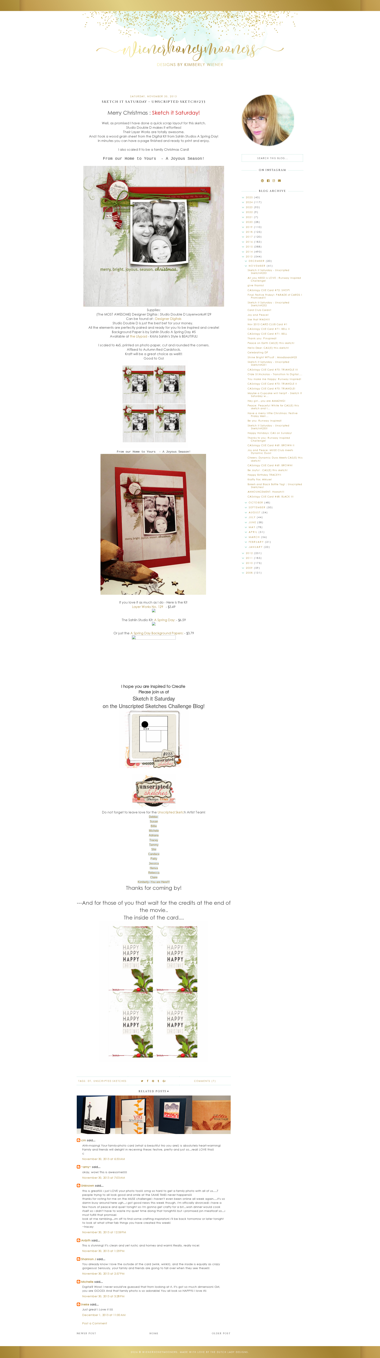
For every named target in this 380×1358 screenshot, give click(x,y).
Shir (153, 849)
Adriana (154, 835)
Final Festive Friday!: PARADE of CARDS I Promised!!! (275, 296)
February (257, 541)
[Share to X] (142, 1081)
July (253, 517)
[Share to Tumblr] (158, 1081)
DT (89, 1081)
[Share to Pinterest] (153, 1081)
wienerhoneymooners (160, 1352)
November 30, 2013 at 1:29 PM (103, 1251)
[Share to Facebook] (148, 1081)
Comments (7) (205, 1081)
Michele (154, 830)
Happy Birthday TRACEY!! (264, 474)
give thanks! (256, 285)
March (255, 537)
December (257, 260)
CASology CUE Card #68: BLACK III (271, 496)
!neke (85, 1304)
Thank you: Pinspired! (262, 338)
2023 (250, 207)
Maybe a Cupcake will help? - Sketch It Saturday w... (275, 394)
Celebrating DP (258, 352)
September (258, 507)
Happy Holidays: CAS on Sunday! (270, 433)
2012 (250, 553)
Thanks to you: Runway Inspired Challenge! (269, 439)
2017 (250, 236)
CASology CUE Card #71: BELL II (269, 328)
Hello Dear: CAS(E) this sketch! (268, 347)
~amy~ (86, 1167)
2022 (250, 212)
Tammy (154, 844)
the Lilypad (139, 336)
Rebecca (153, 872)
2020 (250, 222)
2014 (250, 251)
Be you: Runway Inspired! (265, 420)
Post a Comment (94, 1323)
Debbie (153, 816)
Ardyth (86, 1240)
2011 (250, 558)
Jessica (154, 863)
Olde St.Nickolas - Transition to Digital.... (275, 374)
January (256, 547)
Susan (154, 821)
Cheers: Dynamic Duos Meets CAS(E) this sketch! (275, 459)
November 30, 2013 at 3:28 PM (103, 1296)
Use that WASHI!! (259, 319)
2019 (250, 227)
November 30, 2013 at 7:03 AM (103, 1177)
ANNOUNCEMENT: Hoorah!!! (266, 491)
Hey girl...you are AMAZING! (266, 400)
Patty (153, 858)
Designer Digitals (168, 318)
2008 (250, 572)
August (255, 512)
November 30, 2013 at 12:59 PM (104, 1232)
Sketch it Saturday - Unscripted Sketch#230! (268, 427)
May (253, 527)
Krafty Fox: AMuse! (260, 479)
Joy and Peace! (258, 314)
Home (154, 1333)
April (254, 532)
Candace (153, 854)
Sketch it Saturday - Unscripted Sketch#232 (268, 304)
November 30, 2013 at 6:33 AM (103, 1159)
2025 (250, 197)
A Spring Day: (164, 620)
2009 (250, 567)
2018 (250, 231)
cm (83, 1140)
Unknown (87, 1185)
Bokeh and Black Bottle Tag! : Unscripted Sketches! (275, 486)
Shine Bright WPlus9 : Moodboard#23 (272, 357)
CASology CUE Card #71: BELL (267, 333)
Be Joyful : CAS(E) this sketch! (268, 470)
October (256, 502)
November (258, 265)
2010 (250, 563)
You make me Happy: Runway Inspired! (274, 379)
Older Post (221, 1333)
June (253, 522)
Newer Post (86, 1333)
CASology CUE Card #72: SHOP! (269, 290)
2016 (250, 241)
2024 (250, 202)
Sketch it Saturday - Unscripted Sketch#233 (268, 271)
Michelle (87, 1281)
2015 (250, 246)
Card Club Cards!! (259, 310)
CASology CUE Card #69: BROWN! (270, 465)
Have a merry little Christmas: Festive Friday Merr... (273, 414)
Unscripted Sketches (110, 1081)
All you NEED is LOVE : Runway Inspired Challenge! (274, 279)
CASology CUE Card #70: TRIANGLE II (272, 383)
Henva (154, 868)
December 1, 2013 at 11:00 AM (104, 1315)
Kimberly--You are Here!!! (154, 882)
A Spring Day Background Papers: (156, 633)
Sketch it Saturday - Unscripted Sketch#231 (268, 363)
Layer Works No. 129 (147, 606)
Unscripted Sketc (171, 812)
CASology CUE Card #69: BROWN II (271, 445)
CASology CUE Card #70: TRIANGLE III (273, 369)
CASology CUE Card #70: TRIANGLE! (271, 388)
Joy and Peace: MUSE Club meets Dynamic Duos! (270, 451)
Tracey (153, 840)
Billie (154, 826)
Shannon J (88, 1259)
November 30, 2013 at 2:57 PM (103, 1273)
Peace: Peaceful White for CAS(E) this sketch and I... (273, 407)
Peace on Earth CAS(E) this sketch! (271, 343)
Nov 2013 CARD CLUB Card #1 (267, 324)
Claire (153, 877)
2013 (250, 256)
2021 (250, 217)
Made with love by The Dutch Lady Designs (214, 1352)
